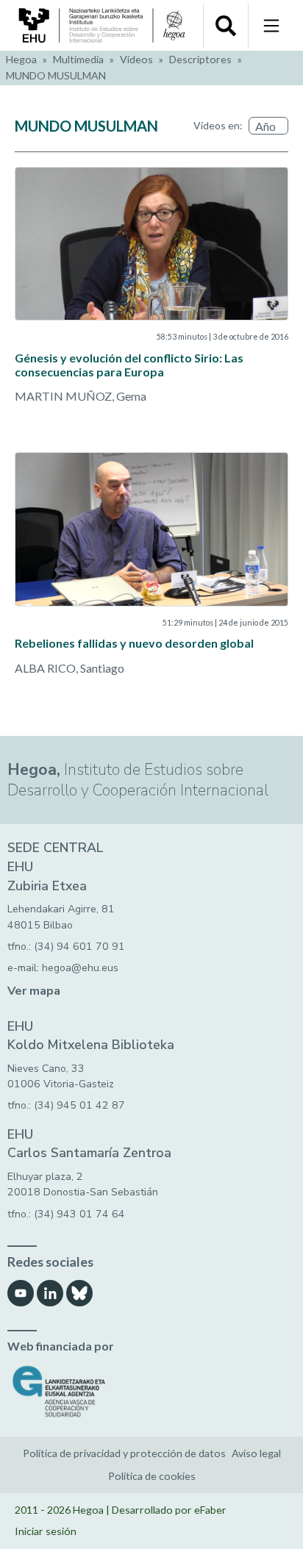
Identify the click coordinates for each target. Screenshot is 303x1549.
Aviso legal (256, 1453)
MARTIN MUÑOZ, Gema (80, 396)
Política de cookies (152, 1476)
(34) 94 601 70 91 (79, 947)
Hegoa (21, 59)
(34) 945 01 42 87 (79, 1105)
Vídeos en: (218, 125)
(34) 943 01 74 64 (79, 1214)
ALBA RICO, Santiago (69, 668)
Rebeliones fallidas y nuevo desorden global (134, 643)
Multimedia (78, 59)
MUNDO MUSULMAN (56, 75)
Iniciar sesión (45, 1531)
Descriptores (200, 59)
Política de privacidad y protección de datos (124, 1453)
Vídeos (136, 59)
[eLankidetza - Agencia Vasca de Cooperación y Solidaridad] (151, 1391)
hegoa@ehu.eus (80, 968)
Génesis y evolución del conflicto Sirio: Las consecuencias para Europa (129, 365)
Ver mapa (33, 991)
